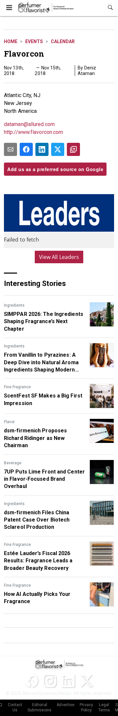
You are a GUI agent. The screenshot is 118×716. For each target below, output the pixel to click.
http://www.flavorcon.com (33, 132)
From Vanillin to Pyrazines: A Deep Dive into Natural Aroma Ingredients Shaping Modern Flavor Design (41, 362)
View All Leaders (59, 257)
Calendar (63, 41)
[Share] (26, 149)
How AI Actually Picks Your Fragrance (37, 597)
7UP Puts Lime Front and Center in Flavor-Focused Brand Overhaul (44, 479)
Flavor (9, 422)
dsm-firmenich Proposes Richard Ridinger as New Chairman (35, 437)
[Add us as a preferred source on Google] (73, 149)
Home (10, 41)
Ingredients (14, 305)
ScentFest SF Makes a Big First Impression (43, 399)
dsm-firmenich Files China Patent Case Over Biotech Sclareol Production (36, 519)
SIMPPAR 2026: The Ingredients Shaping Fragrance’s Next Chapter (43, 321)
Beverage (12, 463)
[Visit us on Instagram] (49, 680)
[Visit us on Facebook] (31, 680)
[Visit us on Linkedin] (68, 680)
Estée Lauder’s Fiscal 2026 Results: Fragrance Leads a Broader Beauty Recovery (38, 560)
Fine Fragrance (17, 387)
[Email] (10, 149)
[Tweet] (57, 149)
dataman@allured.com (29, 124)
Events (34, 41)
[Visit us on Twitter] (86, 680)
